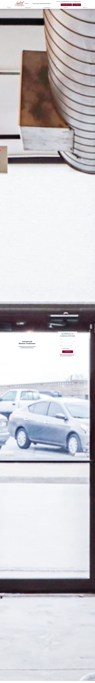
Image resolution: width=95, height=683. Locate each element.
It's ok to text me (65, 348)
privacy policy (69, 356)
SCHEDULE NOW (67, 351)
